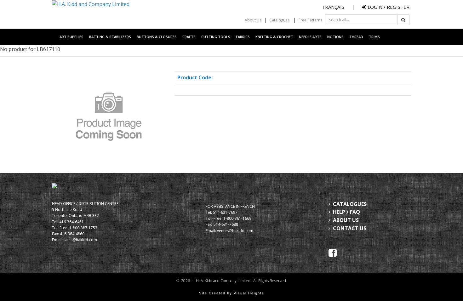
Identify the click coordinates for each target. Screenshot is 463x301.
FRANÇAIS (333, 7)
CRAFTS (189, 36)
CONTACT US (349, 228)
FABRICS (243, 36)
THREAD (356, 36)
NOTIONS (335, 36)
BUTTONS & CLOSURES (157, 36)
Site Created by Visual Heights (231, 293)
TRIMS (374, 36)
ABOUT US (346, 220)
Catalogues (279, 20)
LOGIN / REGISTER (387, 7)
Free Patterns (310, 20)
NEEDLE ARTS (310, 36)
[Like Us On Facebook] (333, 252)
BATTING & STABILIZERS (110, 36)
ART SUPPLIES (71, 36)
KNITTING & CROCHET (274, 36)
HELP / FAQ (346, 211)
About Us (253, 20)
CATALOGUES (350, 204)
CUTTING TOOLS (215, 36)
